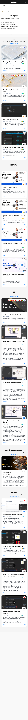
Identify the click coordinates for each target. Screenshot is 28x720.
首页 (2, 11)
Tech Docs (18, 34)
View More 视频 (13, 296)
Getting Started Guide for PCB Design (9, 26)
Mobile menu (2, 2)
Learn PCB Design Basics (6, 22)
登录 (26, 2)
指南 (6, 34)
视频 (14, 34)
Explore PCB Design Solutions (8, 24)
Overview (3, 34)
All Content (24, 34)
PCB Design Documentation (7, 28)
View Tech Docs (13, 454)
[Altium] (14, 2)
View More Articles (13, 496)
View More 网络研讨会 (13, 169)
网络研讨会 (10, 34)
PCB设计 (5, 6)
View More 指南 (13, 43)
